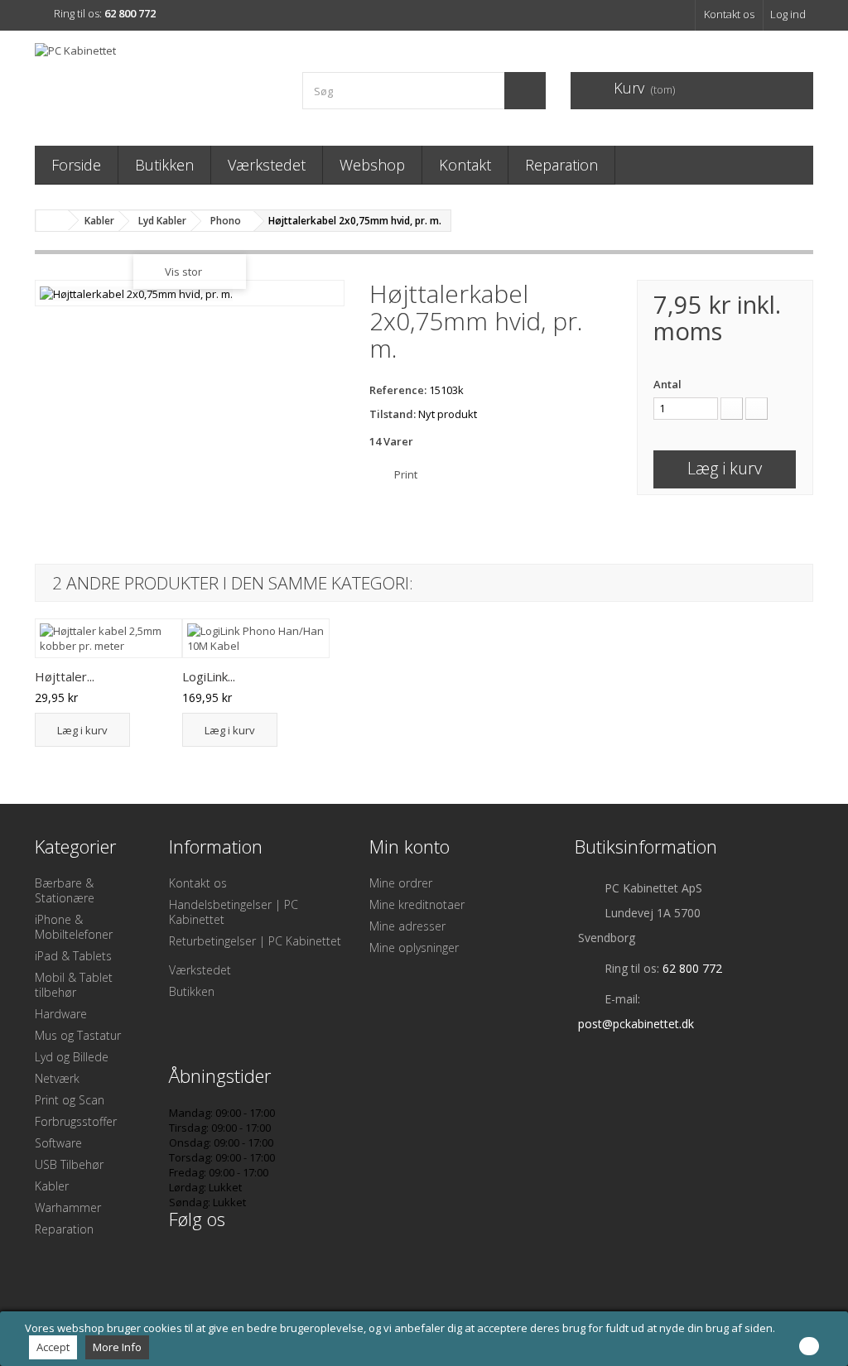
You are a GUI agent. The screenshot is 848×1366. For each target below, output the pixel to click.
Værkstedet (267, 165)
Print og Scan (69, 1100)
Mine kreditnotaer (417, 904)
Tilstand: (392, 413)
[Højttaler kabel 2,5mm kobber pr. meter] (108, 638)
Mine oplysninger (414, 947)
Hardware (61, 1014)
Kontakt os (729, 14)
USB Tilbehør (69, 1164)
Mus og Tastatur (78, 1035)
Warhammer (68, 1207)
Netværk (57, 1078)
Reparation (561, 165)
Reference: (397, 389)
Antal (667, 384)
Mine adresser (407, 926)
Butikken (164, 165)
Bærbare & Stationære (64, 890)
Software (58, 1143)
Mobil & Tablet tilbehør (74, 984)
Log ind (788, 14)
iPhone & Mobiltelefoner (74, 926)
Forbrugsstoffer (76, 1121)
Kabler (52, 1186)
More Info (117, 1347)
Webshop (372, 165)
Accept (53, 1347)
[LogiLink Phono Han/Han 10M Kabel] (256, 638)
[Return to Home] (52, 220)
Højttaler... (64, 676)
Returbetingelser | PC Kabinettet (255, 941)
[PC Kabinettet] (156, 84)
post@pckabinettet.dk (636, 1024)
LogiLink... (208, 676)
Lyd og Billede (71, 1057)
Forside (76, 165)
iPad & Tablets (73, 956)
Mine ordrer (400, 883)
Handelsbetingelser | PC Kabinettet (233, 912)
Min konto (409, 846)
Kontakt (465, 165)
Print (405, 474)
